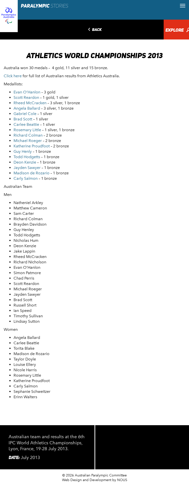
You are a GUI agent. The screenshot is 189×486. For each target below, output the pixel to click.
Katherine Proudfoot (32, 146)
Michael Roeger (28, 140)
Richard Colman (28, 135)
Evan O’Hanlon (27, 92)
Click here (13, 76)
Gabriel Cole (25, 113)
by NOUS (119, 480)
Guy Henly (23, 151)
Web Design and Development (86, 480)
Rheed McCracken (30, 103)
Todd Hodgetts (27, 156)
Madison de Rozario (31, 173)
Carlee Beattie (26, 124)
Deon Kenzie (25, 162)
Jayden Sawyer (27, 167)
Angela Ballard (27, 108)
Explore (177, 30)
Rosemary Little (27, 130)
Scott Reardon (26, 97)
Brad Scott (23, 119)
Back (94, 29)
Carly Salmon (26, 178)
